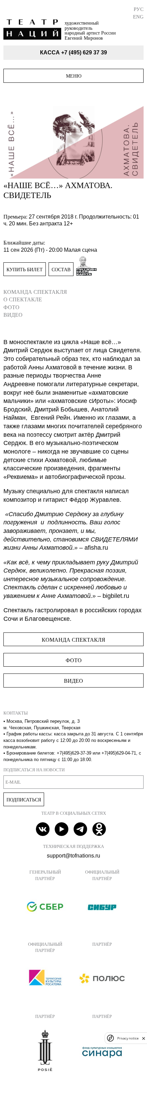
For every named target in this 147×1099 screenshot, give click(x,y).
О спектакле (22, 299)
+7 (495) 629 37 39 (84, 52)
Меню (73, 76)
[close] (143, 1038)
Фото (11, 307)
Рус (139, 9)
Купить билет (24, 269)
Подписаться (23, 799)
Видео (13, 315)
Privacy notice (127, 1038)
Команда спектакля (35, 292)
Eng (138, 16)
